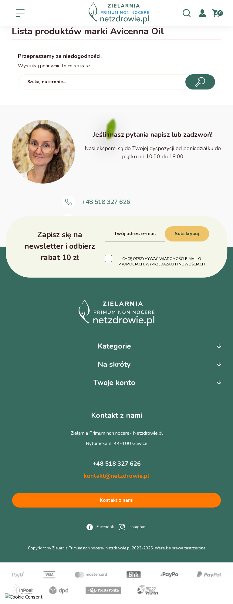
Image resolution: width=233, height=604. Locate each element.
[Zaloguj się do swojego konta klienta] (202, 12)
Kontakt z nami (116, 500)
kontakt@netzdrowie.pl (117, 476)
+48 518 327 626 (106, 201)
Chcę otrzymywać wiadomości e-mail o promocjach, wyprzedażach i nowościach (162, 261)
